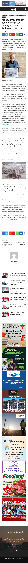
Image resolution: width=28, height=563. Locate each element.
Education (4, 277)
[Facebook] (11, 550)
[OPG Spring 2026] (14, 370)
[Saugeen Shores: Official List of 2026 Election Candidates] (5, 282)
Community (23, 15)
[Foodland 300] (14, 496)
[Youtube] (16, 550)
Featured (6, 15)
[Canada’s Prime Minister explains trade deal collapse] (5, 314)
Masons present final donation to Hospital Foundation (7, 244)
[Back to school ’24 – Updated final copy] (14, 346)
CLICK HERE (14, 219)
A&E (7, 13)
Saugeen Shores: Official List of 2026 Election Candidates (17, 282)
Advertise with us (19, 558)
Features (17, 15)
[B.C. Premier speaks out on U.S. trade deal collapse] (5, 299)
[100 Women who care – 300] (14, 473)
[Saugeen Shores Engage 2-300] (14, 388)
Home (3, 13)
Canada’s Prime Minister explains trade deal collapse (17, 314)
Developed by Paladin (9, 558)
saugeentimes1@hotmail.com (14, 546)
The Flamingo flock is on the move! (21, 243)
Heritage (3, 17)
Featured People (12, 15)
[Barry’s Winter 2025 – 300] (14, 412)
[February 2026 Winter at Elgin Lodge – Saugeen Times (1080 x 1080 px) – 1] (14, 459)
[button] (26, 9)
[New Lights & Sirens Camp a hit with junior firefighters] (5, 275)
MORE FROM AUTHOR (17, 269)
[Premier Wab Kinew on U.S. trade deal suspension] (5, 306)
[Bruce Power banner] (14, 3)
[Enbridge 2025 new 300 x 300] (14, 436)
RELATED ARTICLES (6, 269)
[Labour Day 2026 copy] (14, 520)
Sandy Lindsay (6, 31)
